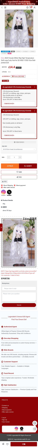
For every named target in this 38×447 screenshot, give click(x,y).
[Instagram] (16, 429)
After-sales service (8, 412)
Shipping (5, 407)
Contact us (5, 405)
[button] (8, 157)
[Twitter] (21, 429)
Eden (3, 58)
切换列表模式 (20, 142)
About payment (6, 410)
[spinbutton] (14, 157)
